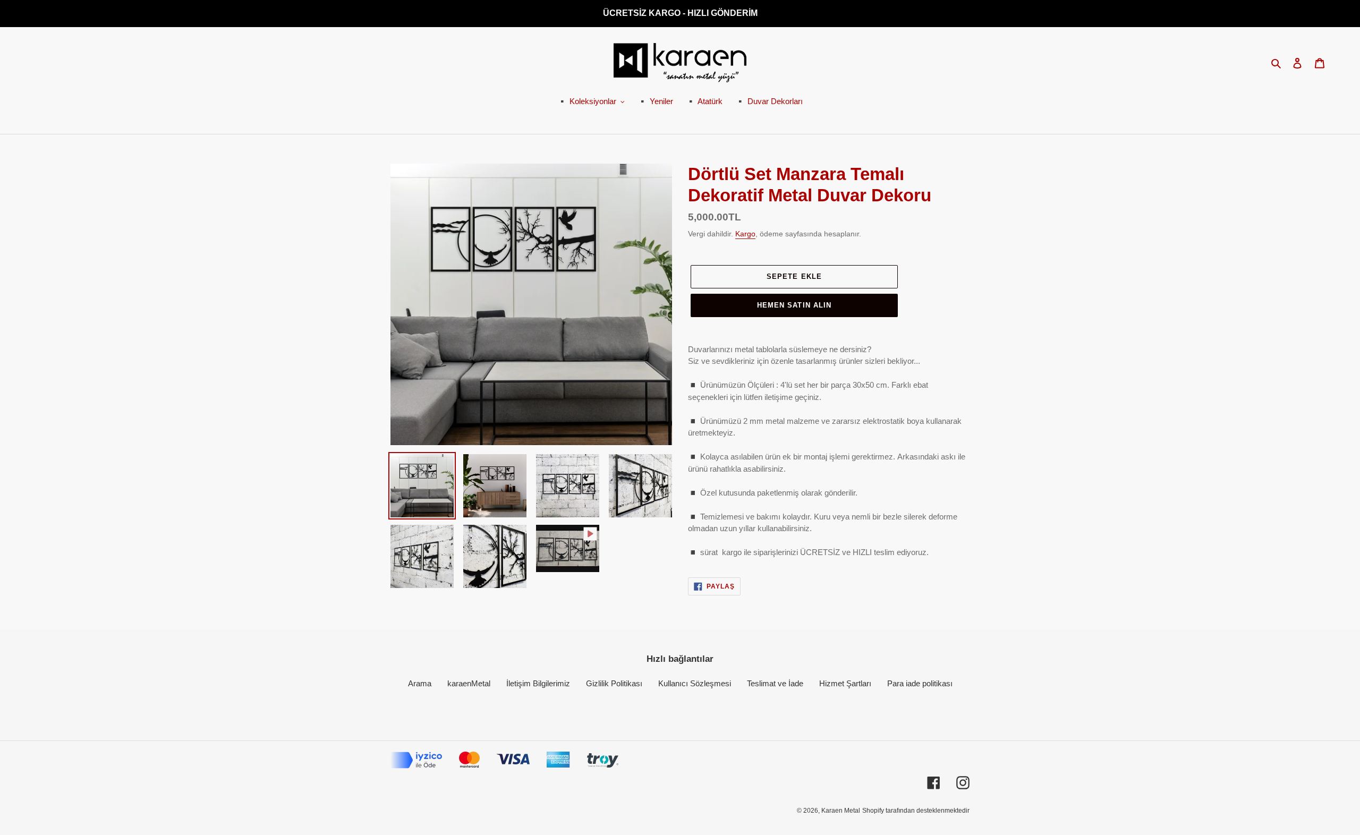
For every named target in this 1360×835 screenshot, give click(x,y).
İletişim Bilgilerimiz (538, 683)
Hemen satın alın (794, 305)
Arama (419, 683)
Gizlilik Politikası (614, 683)
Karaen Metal (840, 810)
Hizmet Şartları (845, 683)
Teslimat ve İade (775, 683)
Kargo (745, 233)
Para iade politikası (920, 683)
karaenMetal (468, 683)
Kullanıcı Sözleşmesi (694, 683)
